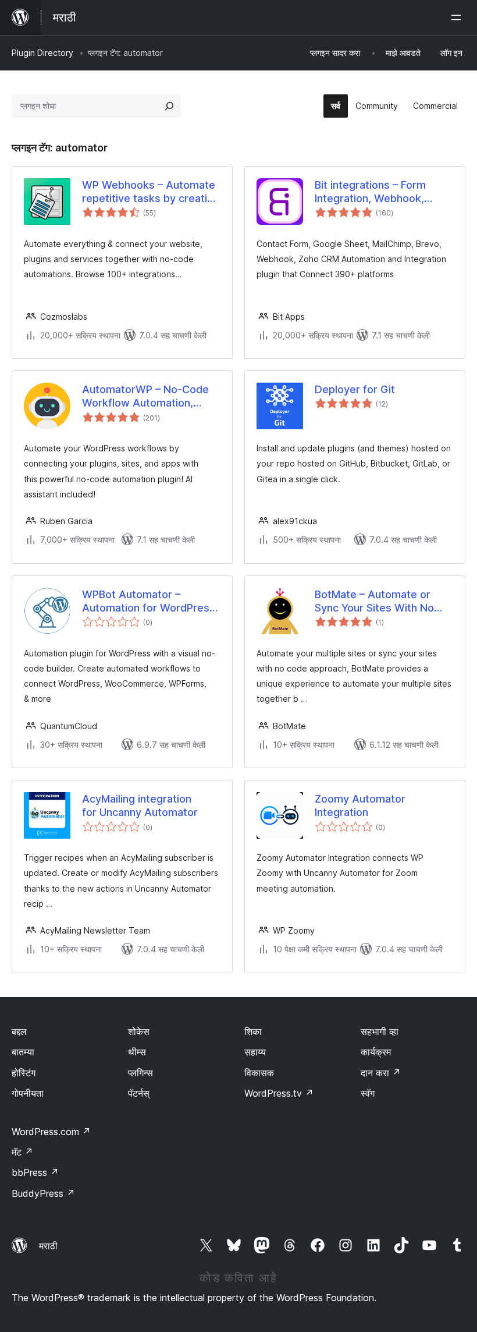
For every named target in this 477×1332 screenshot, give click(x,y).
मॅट (22, 1152)
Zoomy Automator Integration (360, 805)
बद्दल (19, 1031)
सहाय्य (255, 1052)
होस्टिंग (23, 1073)
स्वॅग (368, 1093)
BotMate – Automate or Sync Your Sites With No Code (374, 601)
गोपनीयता (28, 1093)
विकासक (259, 1073)
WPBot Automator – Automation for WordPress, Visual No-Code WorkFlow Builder (150, 601)
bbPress (35, 1172)
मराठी (48, 1246)
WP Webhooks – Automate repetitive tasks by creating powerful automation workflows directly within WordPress (150, 192)
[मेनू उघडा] (458, 17)
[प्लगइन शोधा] (169, 106)
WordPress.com (51, 1131)
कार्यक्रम (376, 1052)
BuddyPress (43, 1193)
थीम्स (137, 1052)
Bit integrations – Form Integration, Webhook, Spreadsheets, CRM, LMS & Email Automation (382, 192)
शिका (253, 1031)
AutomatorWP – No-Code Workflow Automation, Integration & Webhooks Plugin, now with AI (145, 396)
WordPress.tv (279, 1093)
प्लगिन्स (140, 1073)
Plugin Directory (42, 53)
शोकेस (138, 1031)
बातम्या (23, 1052)
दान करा (381, 1073)
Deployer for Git (355, 389)
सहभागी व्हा (379, 1031)
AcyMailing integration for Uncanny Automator (140, 805)
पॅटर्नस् (138, 1093)
